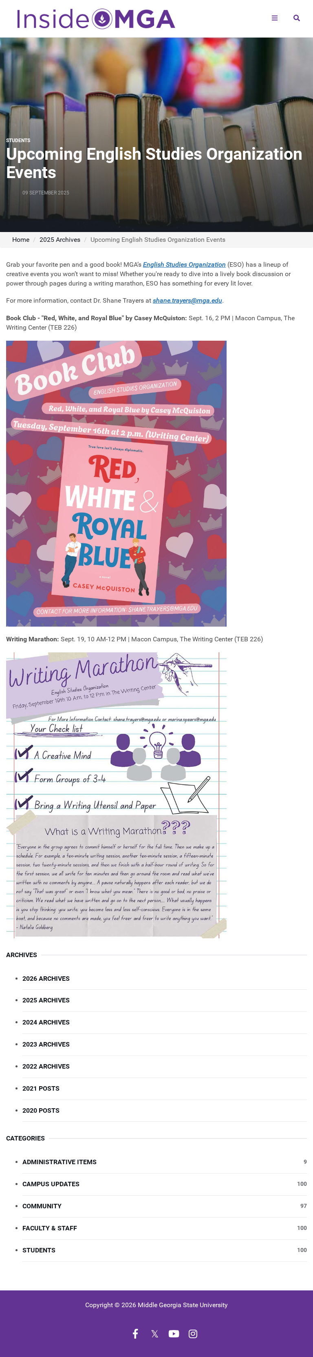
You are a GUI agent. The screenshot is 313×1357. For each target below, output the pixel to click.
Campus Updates (164, 1184)
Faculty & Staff (164, 1228)
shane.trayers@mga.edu (187, 300)
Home (20, 239)
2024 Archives (46, 1022)
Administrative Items (164, 1162)
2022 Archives (46, 1066)
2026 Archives (46, 978)
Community (164, 1206)
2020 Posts (41, 1110)
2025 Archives (60, 239)
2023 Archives (46, 1044)
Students (164, 1250)
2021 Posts (41, 1088)
